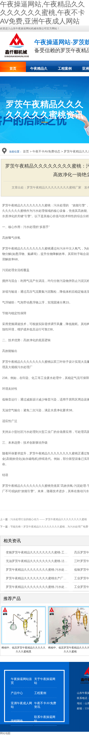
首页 (13, 68)
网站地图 (5, 733)
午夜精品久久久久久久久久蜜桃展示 (39, 70)
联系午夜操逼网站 (44, 718)
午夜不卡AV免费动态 (46, 151)
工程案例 (65, 68)
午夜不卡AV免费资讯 (45, 705)
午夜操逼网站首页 (21, 680)
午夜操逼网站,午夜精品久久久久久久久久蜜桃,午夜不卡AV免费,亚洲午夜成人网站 (42, 12)
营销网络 (17, 720)
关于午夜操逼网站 (44, 680)
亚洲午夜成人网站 (21, 705)
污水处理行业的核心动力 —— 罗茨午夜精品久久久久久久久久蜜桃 (48, 519)
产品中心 (17, 693)
